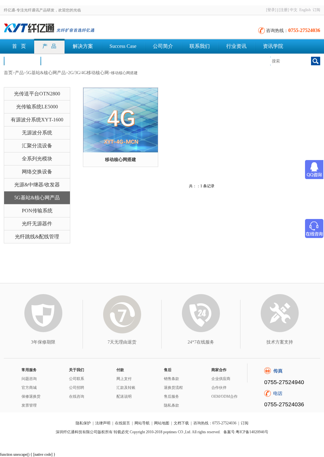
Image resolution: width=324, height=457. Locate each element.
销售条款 (171, 379)
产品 (19, 72)
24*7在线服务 (201, 342)
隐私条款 (171, 405)
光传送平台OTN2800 (37, 93)
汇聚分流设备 (37, 145)
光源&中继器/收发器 (37, 184)
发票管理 (29, 405)
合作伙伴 (219, 387)
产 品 (49, 46)
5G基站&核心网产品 (46, 72)
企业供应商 (220, 379)
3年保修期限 (43, 342)
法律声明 (102, 423)
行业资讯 (236, 46)
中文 (293, 10)
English (305, 10)
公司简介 (163, 46)
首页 (8, 72)
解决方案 (83, 46)
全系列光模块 (37, 158)
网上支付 (124, 379)
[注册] (284, 10)
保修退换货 (31, 396)
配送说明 (124, 396)
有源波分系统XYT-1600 (37, 119)
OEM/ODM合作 (224, 396)
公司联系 (76, 379)
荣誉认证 (22, 60)
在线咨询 (76, 396)
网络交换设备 (37, 171)
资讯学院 (273, 46)
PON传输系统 (37, 210)
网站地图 (161, 423)
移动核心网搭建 (120, 159)
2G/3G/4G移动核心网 (88, 72)
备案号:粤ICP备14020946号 (245, 432)
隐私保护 (83, 423)
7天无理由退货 (122, 342)
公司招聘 (76, 387)
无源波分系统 (37, 132)
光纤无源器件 (37, 223)
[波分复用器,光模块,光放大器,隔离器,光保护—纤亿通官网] (73, 28)
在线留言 (122, 423)
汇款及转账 (125, 387)
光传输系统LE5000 (37, 106)
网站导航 (142, 423)
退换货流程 (173, 387)
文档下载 (59, 60)
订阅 (316, 10)
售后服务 (171, 396)
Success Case (122, 46)
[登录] (271, 10)
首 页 (19, 46)
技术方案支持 (279, 342)
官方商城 (29, 387)
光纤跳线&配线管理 (37, 236)
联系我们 (200, 46)
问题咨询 (29, 379)
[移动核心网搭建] (120, 119)
